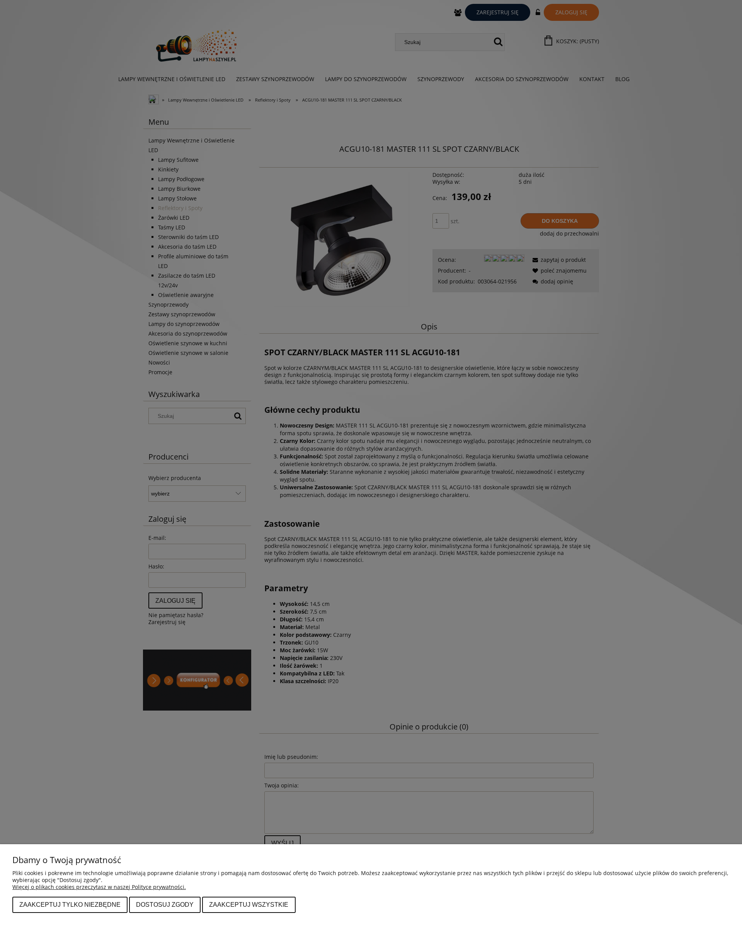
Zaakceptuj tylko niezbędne (70, 904)
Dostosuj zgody (165, 904)
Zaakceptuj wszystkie (248, 904)
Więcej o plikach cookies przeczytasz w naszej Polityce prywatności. (99, 887)
